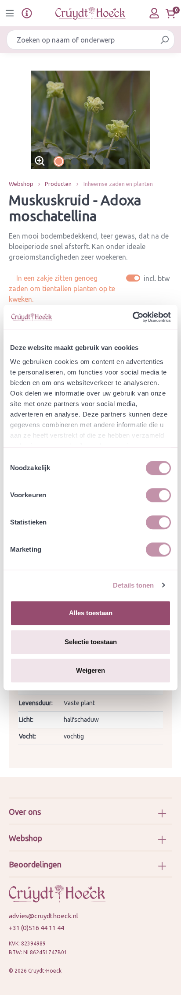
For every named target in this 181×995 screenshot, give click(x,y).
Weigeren (90, 670)
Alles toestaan (90, 613)
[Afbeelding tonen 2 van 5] (74, 161)
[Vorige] (15, 120)
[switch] (158, 495)
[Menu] (9, 13)
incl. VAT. (149, 278)
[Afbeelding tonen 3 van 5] (90, 161)
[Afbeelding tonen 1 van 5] (58, 161)
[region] (90, 120)
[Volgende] (165, 120)
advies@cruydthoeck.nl (43, 916)
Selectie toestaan (91, 642)
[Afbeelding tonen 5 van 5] (122, 161)
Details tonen (133, 585)
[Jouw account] (154, 13)
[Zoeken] (164, 40)
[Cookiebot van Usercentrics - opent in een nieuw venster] (132, 317)
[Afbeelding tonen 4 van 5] (106, 161)
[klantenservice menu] (27, 13)
